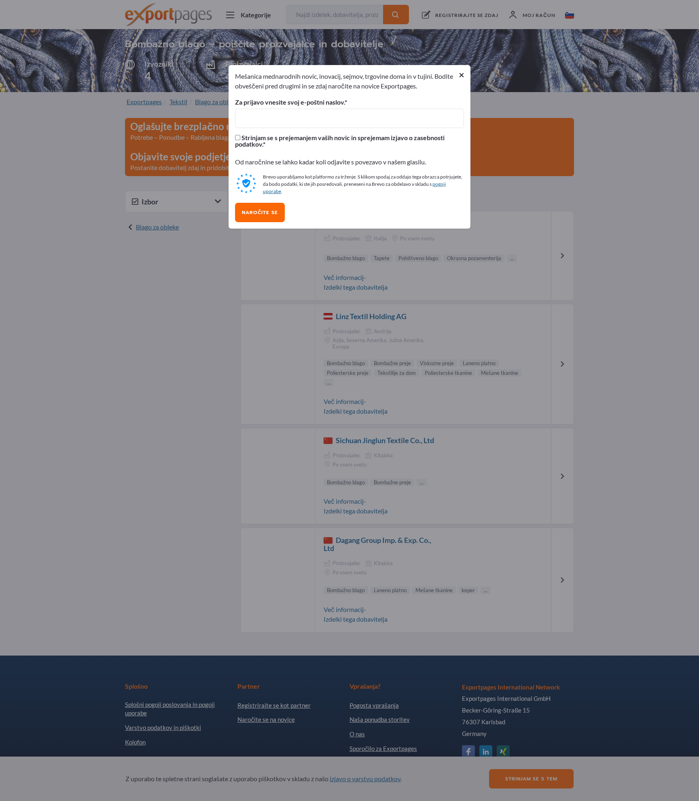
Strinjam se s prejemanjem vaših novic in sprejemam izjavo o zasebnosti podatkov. (340, 141)
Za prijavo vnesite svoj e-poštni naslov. (290, 102)
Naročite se (260, 212)
